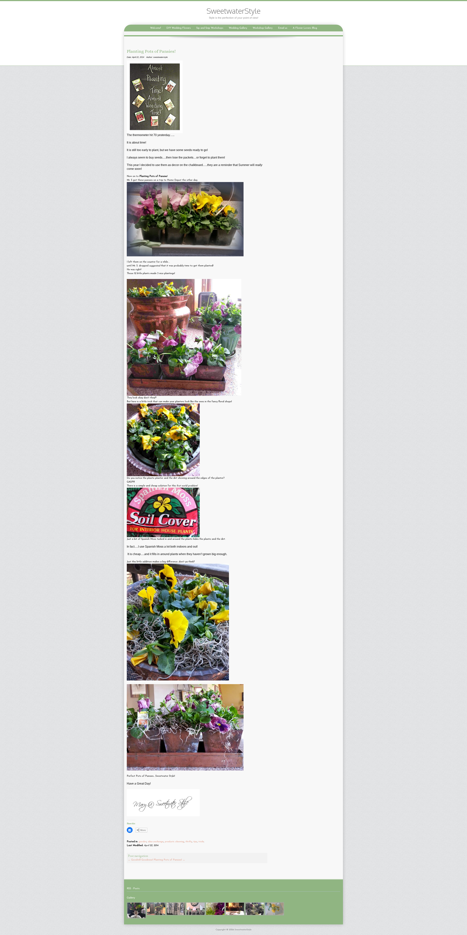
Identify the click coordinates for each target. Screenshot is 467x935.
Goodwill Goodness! (140, 860)
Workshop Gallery (263, 28)
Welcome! (155, 28)
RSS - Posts (133, 888)
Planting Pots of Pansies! (169, 860)
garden (142, 841)
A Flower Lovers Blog (305, 28)
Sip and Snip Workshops (209, 28)
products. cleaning (174, 841)
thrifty (188, 841)
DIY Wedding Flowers (178, 28)
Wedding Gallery (238, 28)
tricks (201, 841)
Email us (282, 28)
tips (195, 841)
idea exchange (155, 841)
